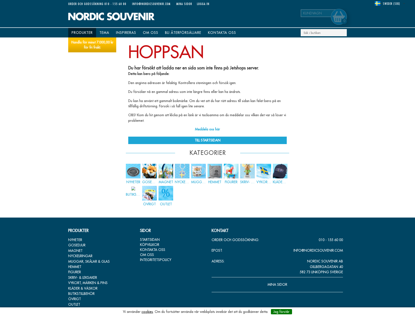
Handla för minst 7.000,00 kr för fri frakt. (92, 44)
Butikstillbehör (81, 294)
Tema (104, 32)
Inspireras (126, 32)
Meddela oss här (207, 129)
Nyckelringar (80, 256)
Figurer (74, 272)
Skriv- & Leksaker (82, 277)
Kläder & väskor (83, 288)
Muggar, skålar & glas (89, 261)
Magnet (75, 251)
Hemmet (74, 267)
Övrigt (74, 299)
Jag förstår (281, 312)
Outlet (74, 304)
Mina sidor (184, 4)
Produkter (82, 32)
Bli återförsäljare (183, 32)
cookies (147, 312)
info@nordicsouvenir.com (151, 4)
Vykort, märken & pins (88, 283)
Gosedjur (76, 245)
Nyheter (75, 240)
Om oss (150, 32)
